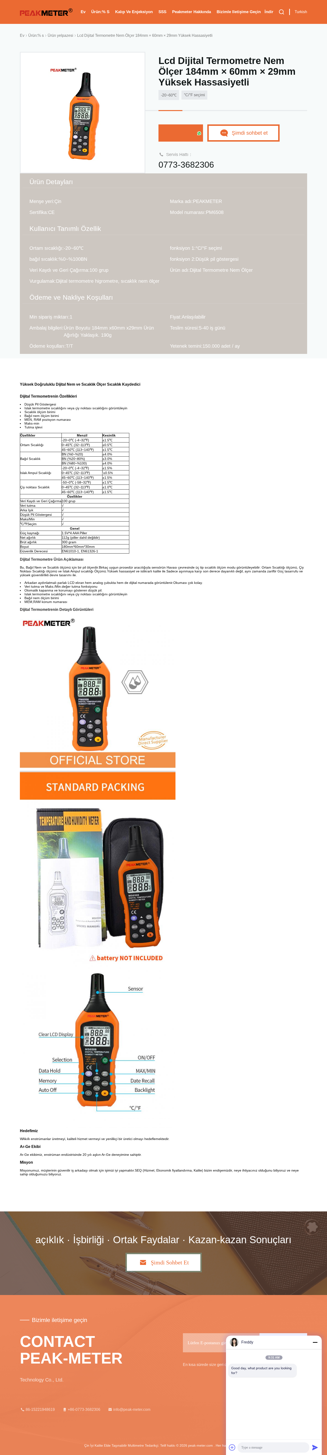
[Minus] (315, 1342)
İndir (269, 12)
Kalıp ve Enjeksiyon (134, 12)
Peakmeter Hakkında (191, 12)
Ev (83, 12)
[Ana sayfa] (46, 12)
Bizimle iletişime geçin (239, 12)
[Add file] (232, 1447)
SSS (162, 12)
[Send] (315, 1447)
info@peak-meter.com (131, 1409)
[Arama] (281, 12)
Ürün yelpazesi (60, 35)
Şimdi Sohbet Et (178, 133)
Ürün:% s (100, 12)
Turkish (301, 12)
